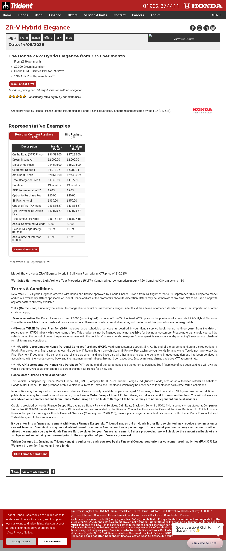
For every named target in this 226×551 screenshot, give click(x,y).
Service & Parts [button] (95, 15)
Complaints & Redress (176, 515)
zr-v (59, 37)
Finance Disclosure (151, 515)
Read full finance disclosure (157, 536)
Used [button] (39, 15)
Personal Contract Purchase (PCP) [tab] (34, 136)
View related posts (35, 472)
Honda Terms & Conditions (123, 515)
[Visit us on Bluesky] (213, 28)
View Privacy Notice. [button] (20, 532)
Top (16, 472)
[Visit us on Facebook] (193, 28)
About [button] (155, 15)
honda (36, 37)
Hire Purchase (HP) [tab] (73, 136)
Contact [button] (120, 15)
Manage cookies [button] (21, 541)
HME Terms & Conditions (30, 454)
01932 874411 (161, 6)
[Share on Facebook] (53, 471)
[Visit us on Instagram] (199, 28)
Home (7, 15)
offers (48, 37)
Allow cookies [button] (52, 541)
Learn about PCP (25, 249)
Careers (138, 15)
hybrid (24, 37)
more (69, 37)
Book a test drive (22, 84)
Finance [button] (55, 15)
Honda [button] (23, 15)
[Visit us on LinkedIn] (206, 28)
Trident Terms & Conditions (90, 515)
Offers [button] (72, 15)
